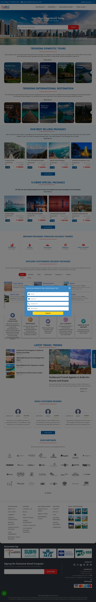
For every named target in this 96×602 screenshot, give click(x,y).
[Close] (70, 288)
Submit (48, 313)
